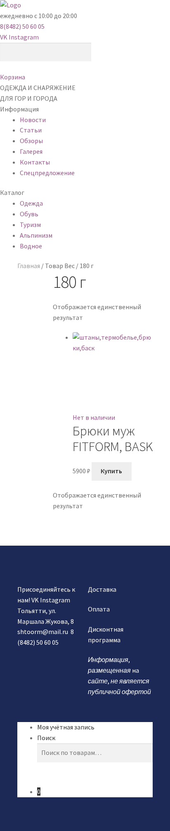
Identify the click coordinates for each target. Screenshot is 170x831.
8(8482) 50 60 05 (22, 26)
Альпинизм (36, 235)
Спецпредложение (47, 173)
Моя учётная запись (65, 727)
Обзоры (31, 141)
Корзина (12, 77)
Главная (28, 266)
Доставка (102, 589)
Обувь (29, 214)
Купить (111, 471)
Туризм (30, 224)
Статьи (31, 130)
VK (3, 37)
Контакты (35, 162)
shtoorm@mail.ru (42, 631)
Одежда (31, 203)
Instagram (24, 37)
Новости (33, 120)
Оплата (99, 609)
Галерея (31, 151)
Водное (31, 246)
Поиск (46, 738)
